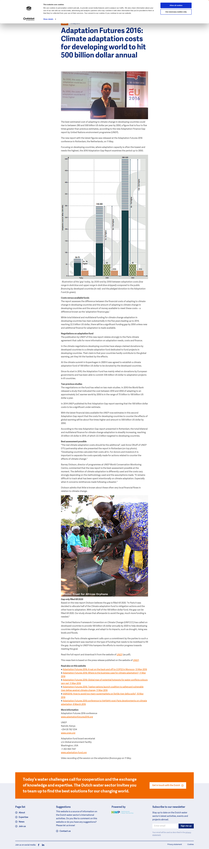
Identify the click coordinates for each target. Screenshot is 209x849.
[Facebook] (39, 845)
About (22, 813)
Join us (22, 826)
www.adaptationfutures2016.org (77, 717)
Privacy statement (174, 844)
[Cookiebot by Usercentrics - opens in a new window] (28, 19)
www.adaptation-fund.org (74, 753)
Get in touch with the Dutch (166, 785)
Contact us (65, 831)
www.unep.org (68, 733)
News (21, 822)
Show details (48, 19)
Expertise (23, 817)
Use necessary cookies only (176, 12)
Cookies (190, 844)
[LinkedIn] (42, 845)
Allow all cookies (176, 5)
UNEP (119, 655)
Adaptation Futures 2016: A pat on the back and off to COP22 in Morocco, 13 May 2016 (105, 669)
